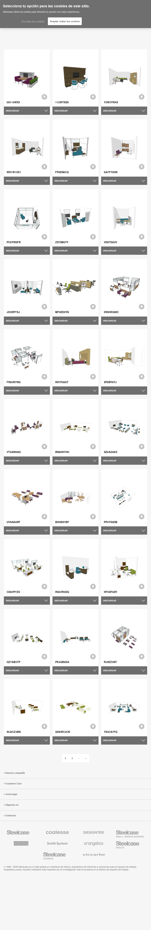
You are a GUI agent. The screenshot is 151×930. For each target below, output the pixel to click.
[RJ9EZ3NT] (124, 638)
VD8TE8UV (110, 242)
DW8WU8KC (111, 312)
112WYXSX (62, 102)
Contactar (11, 815)
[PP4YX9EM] (124, 498)
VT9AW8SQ (14, 452)
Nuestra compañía (15, 773)
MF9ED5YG (62, 312)
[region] (75, 14)
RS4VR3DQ (62, 592)
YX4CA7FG (110, 732)
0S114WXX (13, 102)
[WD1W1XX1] (27, 148)
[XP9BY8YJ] (124, 358)
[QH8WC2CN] (75, 708)
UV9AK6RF (13, 522)
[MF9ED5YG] (75, 287)
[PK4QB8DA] (75, 638)
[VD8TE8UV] (124, 218)
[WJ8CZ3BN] (27, 708)
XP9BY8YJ (110, 382)
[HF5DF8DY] (124, 568)
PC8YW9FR (14, 242)
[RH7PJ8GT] (75, 358)
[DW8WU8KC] (124, 288)
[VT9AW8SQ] (27, 428)
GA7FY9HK (111, 172)
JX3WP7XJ (13, 312)
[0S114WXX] (27, 78)
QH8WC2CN (62, 732)
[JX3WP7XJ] (27, 288)
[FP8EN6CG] (75, 148)
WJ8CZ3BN (14, 732)
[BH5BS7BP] (75, 498)
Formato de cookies (33, 21)
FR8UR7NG (14, 382)
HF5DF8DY (110, 592)
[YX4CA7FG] (124, 708)
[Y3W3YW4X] (124, 78)
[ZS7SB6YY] (75, 218)
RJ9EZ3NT (110, 662)
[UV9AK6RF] (27, 498)
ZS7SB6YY (61, 242)
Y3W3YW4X (111, 102)
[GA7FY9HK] (124, 148)
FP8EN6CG (62, 172)
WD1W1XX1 (14, 172)
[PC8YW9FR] (27, 218)
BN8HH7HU (62, 452)
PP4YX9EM (110, 522)
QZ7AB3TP (13, 662)
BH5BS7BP (62, 522)
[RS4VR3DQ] (75, 568)
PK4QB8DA (62, 662)
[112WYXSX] (75, 78)
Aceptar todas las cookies (65, 21)
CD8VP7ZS (13, 592)
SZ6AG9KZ (110, 452)
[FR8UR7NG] (27, 358)
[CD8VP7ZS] (27, 568)
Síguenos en (12, 805)
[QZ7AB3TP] (27, 638)
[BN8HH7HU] (75, 428)
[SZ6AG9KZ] (124, 428)
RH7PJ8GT (62, 382)
